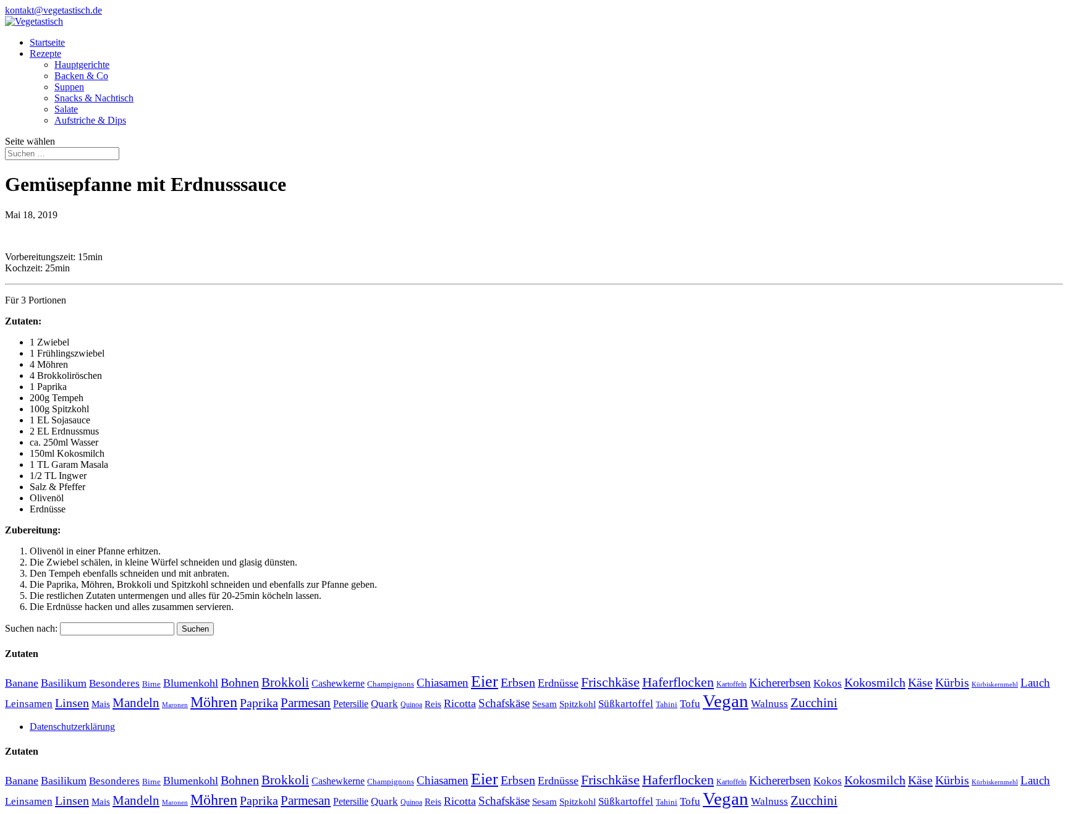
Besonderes (114, 683)
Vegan (725, 701)
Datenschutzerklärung (72, 726)
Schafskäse (504, 703)
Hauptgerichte (81, 64)
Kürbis (952, 682)
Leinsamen (29, 704)
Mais (100, 704)
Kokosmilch (874, 682)
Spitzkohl (577, 704)
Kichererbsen (780, 682)
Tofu (690, 703)
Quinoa (411, 704)
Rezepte (45, 53)
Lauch (1035, 682)
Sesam (544, 704)
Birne (151, 684)
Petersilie (350, 704)
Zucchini (813, 702)
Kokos (827, 683)
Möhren (213, 702)
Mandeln (135, 703)
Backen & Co (81, 75)
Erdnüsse (558, 683)
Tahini (666, 704)
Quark (384, 704)
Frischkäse (610, 682)
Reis (433, 704)
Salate (66, 109)
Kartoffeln (731, 684)
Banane (21, 683)
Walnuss (769, 704)
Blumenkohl (190, 683)
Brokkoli (285, 682)
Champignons (390, 684)
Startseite (47, 42)
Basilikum (64, 683)
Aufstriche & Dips (90, 120)
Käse (920, 682)
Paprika (259, 703)
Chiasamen (442, 682)
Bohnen (240, 682)
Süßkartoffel (625, 703)
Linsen (72, 703)
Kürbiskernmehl (995, 684)
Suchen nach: (31, 628)
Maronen (175, 705)
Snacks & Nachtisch (94, 98)
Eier (484, 681)
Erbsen (518, 682)
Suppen (69, 87)
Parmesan (306, 702)
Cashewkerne (338, 683)
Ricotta (460, 703)
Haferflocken (678, 682)
